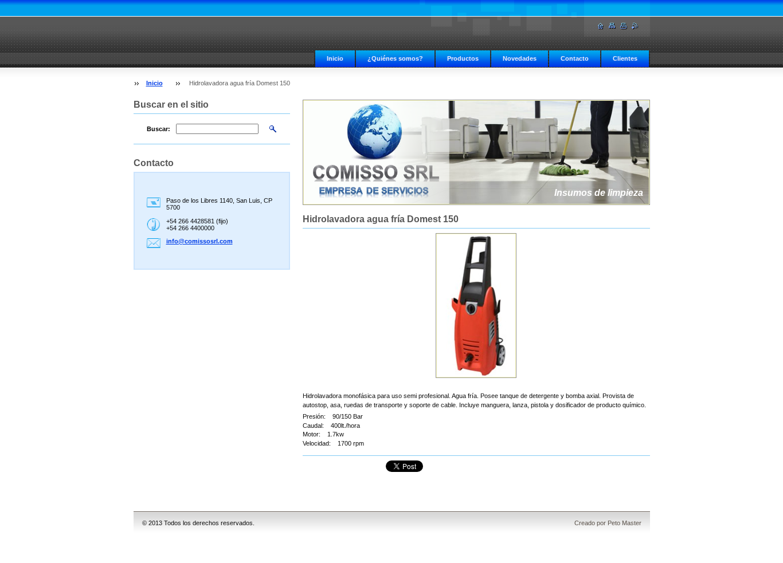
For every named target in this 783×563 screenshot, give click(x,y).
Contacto (575, 58)
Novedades (520, 58)
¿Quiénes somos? (395, 58)
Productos (463, 58)
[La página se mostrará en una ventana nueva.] (476, 305)
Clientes (625, 58)
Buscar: (158, 128)
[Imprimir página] (623, 26)
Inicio (335, 58)
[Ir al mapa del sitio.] (612, 26)
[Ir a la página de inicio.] (600, 26)
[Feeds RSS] (635, 26)
